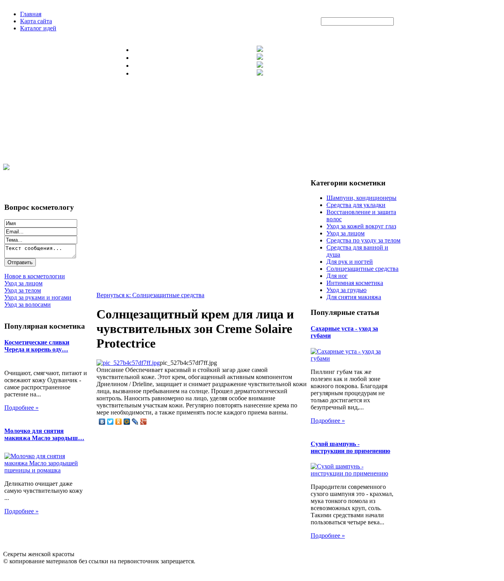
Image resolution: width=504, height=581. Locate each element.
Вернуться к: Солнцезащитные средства (150, 295)
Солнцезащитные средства (362, 268)
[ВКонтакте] (102, 421)
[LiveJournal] (135, 421)
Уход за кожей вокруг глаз (361, 226)
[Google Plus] (143, 421)
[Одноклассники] (119, 421)
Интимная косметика (354, 282)
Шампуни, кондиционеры (361, 197)
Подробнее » (21, 407)
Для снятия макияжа (353, 297)
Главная (30, 14)
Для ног (337, 275)
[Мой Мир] (127, 421)
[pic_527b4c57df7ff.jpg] (128, 362)
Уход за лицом (345, 233)
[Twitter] (110, 421)
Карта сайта (36, 21)
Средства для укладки (355, 205)
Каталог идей (38, 28)
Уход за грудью (346, 290)
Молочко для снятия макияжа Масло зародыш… (44, 434)
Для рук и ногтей (349, 261)
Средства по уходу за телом (363, 240)
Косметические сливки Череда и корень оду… (36, 346)
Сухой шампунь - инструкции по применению (350, 447)
